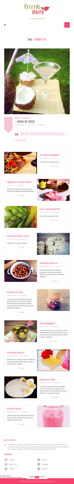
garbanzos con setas (49, 263)
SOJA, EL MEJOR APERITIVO (50, 209)
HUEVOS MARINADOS (47, 323)
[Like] (8, 120)
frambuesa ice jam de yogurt (19, 182)
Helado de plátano (47, 379)
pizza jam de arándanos (49, 155)
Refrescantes (27, 118)
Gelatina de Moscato (15, 352)
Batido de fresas (14, 408)
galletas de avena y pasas (18, 236)
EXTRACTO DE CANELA (15, 292)
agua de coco (26, 121)
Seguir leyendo (20, 140)
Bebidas (17, 118)
